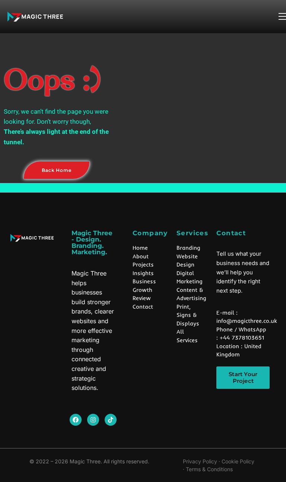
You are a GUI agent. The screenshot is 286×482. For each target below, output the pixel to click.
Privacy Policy (200, 461)
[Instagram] (93, 420)
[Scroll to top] (272, 460)
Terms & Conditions (209, 469)
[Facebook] (76, 420)
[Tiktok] (111, 420)
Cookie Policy (238, 461)
